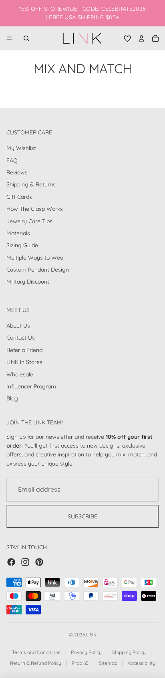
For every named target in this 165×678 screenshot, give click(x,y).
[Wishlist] (127, 38)
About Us (18, 325)
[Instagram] (25, 561)
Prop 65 (80, 663)
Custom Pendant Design (37, 269)
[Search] (26, 38)
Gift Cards (19, 196)
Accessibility (141, 663)
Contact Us (20, 337)
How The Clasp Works (34, 208)
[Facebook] (11, 561)
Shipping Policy (129, 652)
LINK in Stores (24, 362)
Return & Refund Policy (35, 663)
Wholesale (19, 374)
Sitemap (108, 663)
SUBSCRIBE (82, 516)
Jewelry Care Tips (29, 220)
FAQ (12, 160)
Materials (18, 232)
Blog (12, 398)
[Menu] (9, 38)
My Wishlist (21, 148)
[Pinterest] (39, 561)
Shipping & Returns (31, 184)
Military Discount (27, 281)
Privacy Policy (86, 652)
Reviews (17, 172)
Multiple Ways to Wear (35, 257)
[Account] (141, 38)
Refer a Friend (24, 349)
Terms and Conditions (36, 652)
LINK (91, 635)
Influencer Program (31, 386)
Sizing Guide (22, 245)
